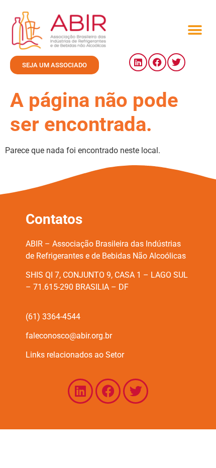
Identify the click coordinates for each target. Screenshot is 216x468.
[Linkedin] (138, 62)
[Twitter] (176, 62)
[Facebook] (157, 62)
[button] (194, 30)
